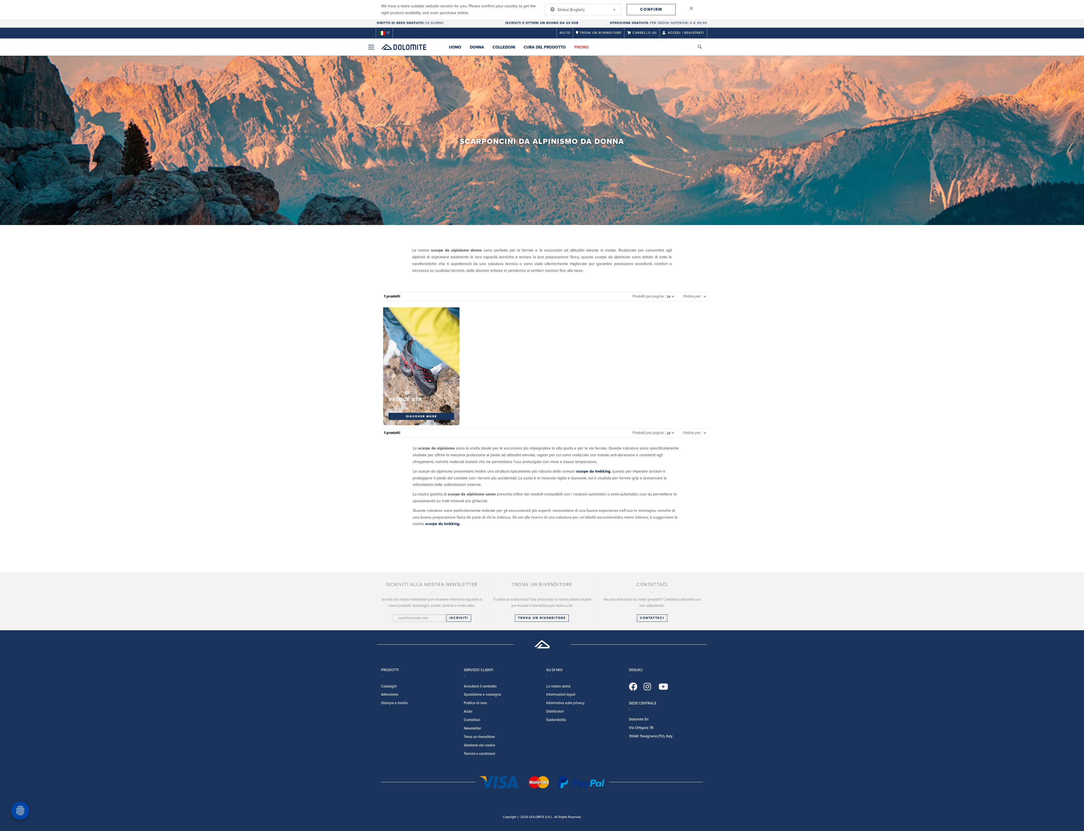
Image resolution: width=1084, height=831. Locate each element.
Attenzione (389, 694)
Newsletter (472, 728)
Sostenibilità (556, 720)
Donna (477, 47)
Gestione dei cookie (479, 745)
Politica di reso (475, 703)
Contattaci (472, 720)
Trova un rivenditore (542, 618)
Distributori (555, 711)
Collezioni (504, 47)
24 (668, 297)
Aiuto (565, 33)
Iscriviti (458, 618)
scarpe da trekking (593, 471)
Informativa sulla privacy (565, 703)
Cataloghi (389, 686)
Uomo (455, 47)
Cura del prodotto (545, 47)
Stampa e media (394, 703)
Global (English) (570, 9)
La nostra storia (558, 686)
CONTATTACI (652, 618)
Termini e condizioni (479, 753)
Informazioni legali (560, 694)
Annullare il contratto (480, 686)
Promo (581, 47)
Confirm (651, 9)
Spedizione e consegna (482, 694)
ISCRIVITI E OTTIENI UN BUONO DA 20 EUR (541, 23)
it (388, 33)
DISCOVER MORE (421, 416)
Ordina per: (692, 296)
